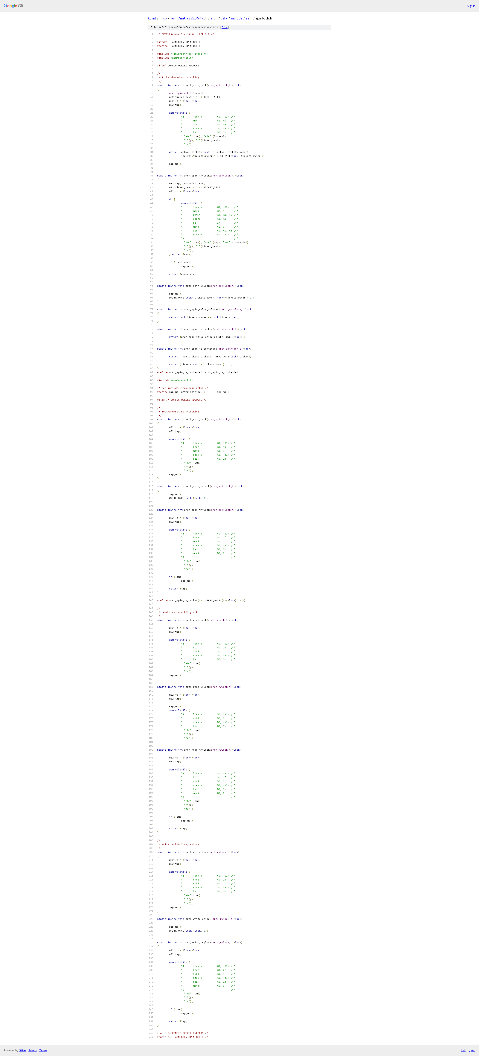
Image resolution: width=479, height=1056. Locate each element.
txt (463, 1050)
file (225, 27)
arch (214, 18)
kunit (152, 18)
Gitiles (22, 1050)
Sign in (471, 6)
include (236, 18)
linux (163, 18)
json (472, 1050)
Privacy (32, 1050)
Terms (43, 1050)
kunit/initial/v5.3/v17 (186, 18)
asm (249, 18)
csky (224, 18)
